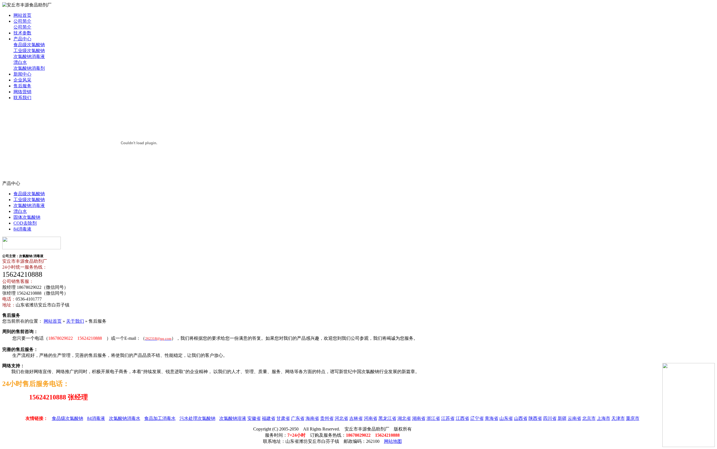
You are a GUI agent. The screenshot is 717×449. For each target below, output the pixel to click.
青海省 (491, 418)
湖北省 (404, 418)
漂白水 (20, 62)
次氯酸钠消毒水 (124, 418)
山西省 (520, 418)
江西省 (462, 418)
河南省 (370, 418)
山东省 (506, 418)
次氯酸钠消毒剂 (29, 68)
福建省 (268, 418)
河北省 (341, 418)
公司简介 (22, 21)
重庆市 (632, 418)
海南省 (312, 418)
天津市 (618, 418)
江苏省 (448, 418)
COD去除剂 (25, 223)
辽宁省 (477, 418)
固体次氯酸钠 (26, 217)
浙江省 (433, 418)
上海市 (603, 418)
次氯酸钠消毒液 (29, 56)
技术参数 (22, 33)
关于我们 (75, 321)
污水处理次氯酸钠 (197, 418)
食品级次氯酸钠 (29, 44)
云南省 (574, 418)
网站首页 (22, 15)
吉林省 (356, 418)
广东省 (297, 418)
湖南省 (418, 418)
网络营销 (22, 91)
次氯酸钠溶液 (232, 418)
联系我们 (22, 97)
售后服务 (22, 85)
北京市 (589, 418)
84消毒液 (22, 229)
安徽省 (254, 418)
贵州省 (327, 418)
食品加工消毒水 (160, 418)
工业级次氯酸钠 (29, 50)
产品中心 (22, 38)
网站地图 (393, 441)
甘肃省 (283, 418)
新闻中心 (22, 74)
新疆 (562, 418)
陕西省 (535, 418)
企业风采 (22, 80)
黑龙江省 (387, 418)
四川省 (550, 418)
